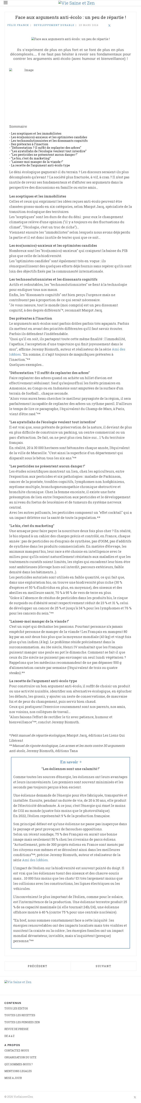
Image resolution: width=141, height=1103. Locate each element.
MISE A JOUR (13, 1078)
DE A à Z (9, 1036)
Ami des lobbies (35, 860)
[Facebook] (100, 26)
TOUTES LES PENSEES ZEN (22, 1022)
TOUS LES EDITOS (16, 1008)
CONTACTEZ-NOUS (16, 1050)
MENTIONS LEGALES (18, 1071)
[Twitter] (109, 26)
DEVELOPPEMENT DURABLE (54, 25)
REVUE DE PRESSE (16, 1029)
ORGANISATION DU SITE (20, 1057)
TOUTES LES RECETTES (19, 1015)
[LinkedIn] (104, 26)
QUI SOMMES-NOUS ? (18, 1064)
